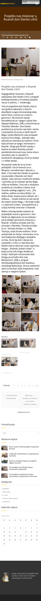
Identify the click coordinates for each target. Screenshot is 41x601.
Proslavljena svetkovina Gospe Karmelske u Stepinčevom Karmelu (23, 475)
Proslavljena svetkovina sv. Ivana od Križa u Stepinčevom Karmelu (30, 401)
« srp (20, 549)
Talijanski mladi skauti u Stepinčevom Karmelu (24, 455)
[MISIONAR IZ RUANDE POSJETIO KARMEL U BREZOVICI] (9, 343)
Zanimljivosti (6, 501)
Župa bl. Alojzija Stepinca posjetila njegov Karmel (22, 462)
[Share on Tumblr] (21, 37)
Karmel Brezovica (6, 79)
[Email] (29, 37)
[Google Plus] (16, 37)
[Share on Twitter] (7, 37)
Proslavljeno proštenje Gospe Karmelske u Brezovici (21, 468)
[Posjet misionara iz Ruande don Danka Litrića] (28, 343)
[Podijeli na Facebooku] (3, 37)
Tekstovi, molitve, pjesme (10, 498)
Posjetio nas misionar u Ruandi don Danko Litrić (18, 88)
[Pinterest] (25, 37)
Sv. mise (5, 495)
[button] (25, 2)
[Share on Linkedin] (12, 37)
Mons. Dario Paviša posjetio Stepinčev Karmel (24, 447)
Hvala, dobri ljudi (11, 398)
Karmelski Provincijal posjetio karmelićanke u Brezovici (8, 369)
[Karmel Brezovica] (8, 3)
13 (20, 532)
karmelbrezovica (24, 412)
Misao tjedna (6, 492)
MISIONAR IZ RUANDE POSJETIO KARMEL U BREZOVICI (7, 350)
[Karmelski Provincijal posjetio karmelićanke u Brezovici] (9, 361)
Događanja (6, 488)
